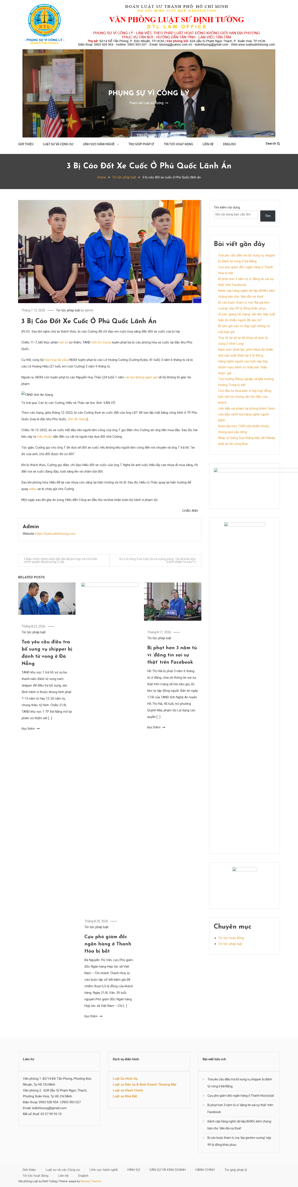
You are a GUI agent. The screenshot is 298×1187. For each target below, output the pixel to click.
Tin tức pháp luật (68, 310)
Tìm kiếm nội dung (227, 207)
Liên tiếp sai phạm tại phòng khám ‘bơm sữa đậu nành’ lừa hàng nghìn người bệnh (246, 414)
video (33, 489)
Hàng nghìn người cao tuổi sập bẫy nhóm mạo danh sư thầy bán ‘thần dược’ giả (243, 367)
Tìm (268, 216)
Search (271, 143)
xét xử (63, 342)
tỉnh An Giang (101, 342)
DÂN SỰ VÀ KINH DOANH (168, 1169)
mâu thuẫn (44, 437)
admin (89, 310)
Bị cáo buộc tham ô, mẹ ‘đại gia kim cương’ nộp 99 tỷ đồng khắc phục (239, 1141)
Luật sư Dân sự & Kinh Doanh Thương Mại (144, 1084)
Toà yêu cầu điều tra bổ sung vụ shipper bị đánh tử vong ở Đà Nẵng (239, 1083)
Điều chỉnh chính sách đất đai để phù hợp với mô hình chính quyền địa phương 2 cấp (60, 560)
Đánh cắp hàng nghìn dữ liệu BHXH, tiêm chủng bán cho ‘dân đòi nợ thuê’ (239, 1125)
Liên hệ (208, 144)
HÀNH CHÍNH (205, 1169)
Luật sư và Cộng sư (58, 144)
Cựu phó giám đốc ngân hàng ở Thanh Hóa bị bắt (107, 944)
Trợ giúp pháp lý (141, 144)
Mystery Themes (90, 1181)
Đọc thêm (29, 728)
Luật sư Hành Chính (128, 1090)
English (229, 144)
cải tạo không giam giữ (141, 377)
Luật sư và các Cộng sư (63, 1169)
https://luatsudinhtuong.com (55, 534)
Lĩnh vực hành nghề (99, 144)
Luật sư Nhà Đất (125, 1096)
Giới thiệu (25, 144)
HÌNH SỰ (133, 1169)
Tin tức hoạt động (178, 144)
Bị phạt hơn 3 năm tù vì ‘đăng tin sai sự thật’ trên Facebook (172, 655)
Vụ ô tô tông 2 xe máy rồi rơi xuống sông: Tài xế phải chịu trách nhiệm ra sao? (157, 560)
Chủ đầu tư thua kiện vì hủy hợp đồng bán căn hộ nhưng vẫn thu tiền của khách (244, 397)
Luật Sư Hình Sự (125, 1079)
